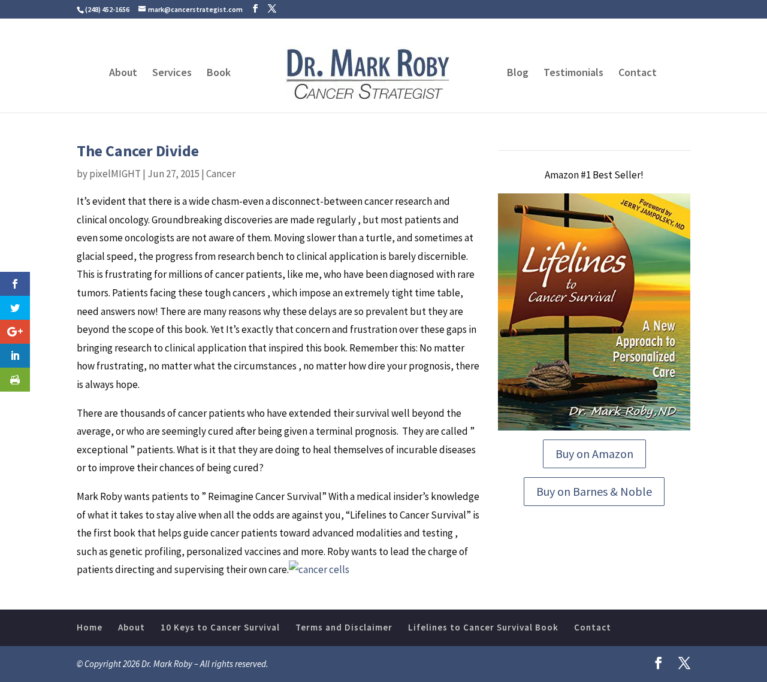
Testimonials (573, 73)
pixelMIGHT (115, 173)
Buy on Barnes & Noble (594, 491)
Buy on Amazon (594, 453)
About (123, 73)
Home (89, 627)
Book (219, 73)
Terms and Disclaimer (343, 627)
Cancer (220, 173)
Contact (637, 73)
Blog (518, 73)
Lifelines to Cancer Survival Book (483, 627)
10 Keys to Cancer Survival (220, 627)
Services (172, 73)
